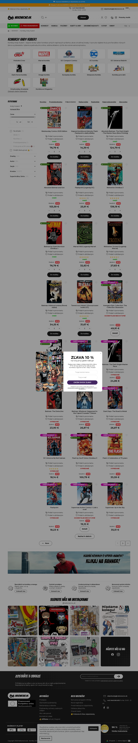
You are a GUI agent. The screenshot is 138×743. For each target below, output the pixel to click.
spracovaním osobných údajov (76, 388)
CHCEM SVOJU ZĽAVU (82, 382)
